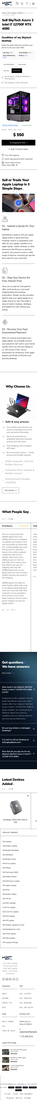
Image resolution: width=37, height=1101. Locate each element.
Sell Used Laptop (9, 933)
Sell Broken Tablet (9, 894)
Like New (6, 71)
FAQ (3, 1026)
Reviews (5, 998)
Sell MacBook (8, 855)
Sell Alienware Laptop (11, 881)
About (4, 994)
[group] (15, 811)
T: (26, 1036)
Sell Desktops (26, 998)
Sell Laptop (7, 841)
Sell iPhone (7, 868)
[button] (10, 519)
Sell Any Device (26, 1007)
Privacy (7, 1094)
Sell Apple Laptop (9, 885)
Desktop (13, 13)
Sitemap (27, 1098)
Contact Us (7, 1003)
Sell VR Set (7, 898)
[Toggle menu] (33, 4)
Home (4, 13)
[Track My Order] (17, 4)
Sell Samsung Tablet (10, 872)
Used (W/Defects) (8, 64)
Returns (19, 1098)
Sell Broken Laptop (10, 846)
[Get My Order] (27, 4)
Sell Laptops (25, 994)
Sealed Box (16, 71)
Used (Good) (22, 64)
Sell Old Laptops (9, 938)
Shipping (10, 1098)
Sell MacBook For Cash (11, 929)
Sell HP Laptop (8, 920)
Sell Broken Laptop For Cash (13, 925)
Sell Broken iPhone (10, 876)
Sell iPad (6, 890)
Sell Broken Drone (9, 859)
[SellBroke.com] (7, 4)
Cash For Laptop (9, 907)
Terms (15, 1094)
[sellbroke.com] (7, 959)
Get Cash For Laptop (10, 912)
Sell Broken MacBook (11, 850)
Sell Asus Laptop (9, 863)
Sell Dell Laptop (9, 916)
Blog (4, 1007)
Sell (8, 13)
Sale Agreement (26, 1094)
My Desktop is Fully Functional (16, 82)
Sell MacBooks (26, 1003)
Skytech (20, 13)
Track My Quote (8, 1031)
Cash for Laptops (9, 903)
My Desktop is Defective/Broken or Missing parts (18, 77)
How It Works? (8, 1021)
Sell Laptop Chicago (10, 942)
